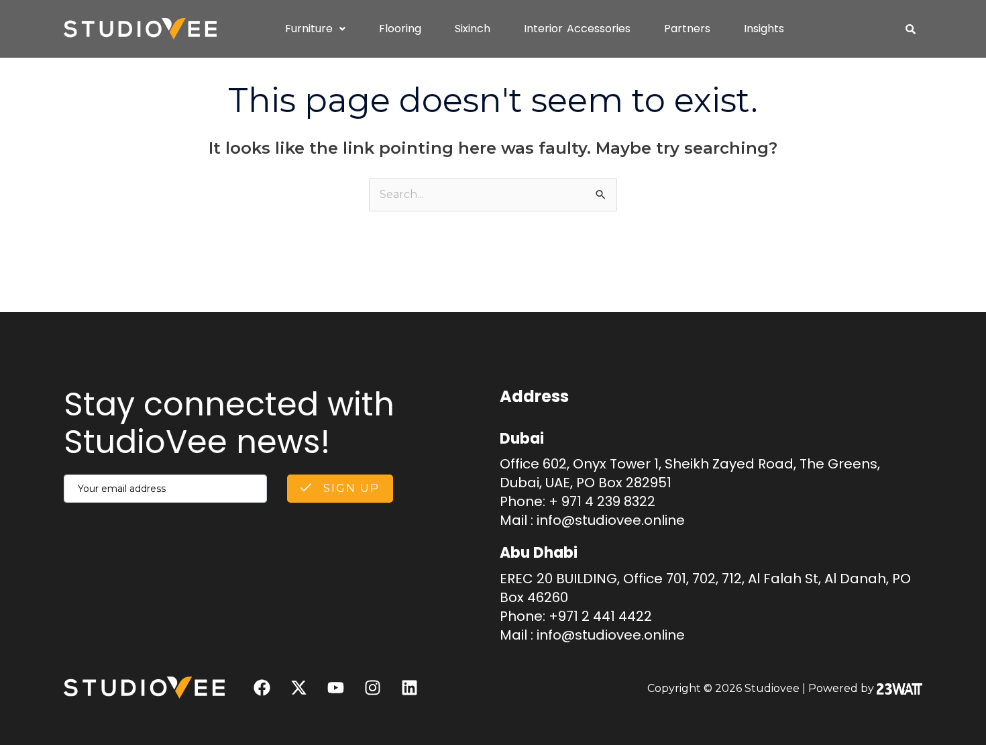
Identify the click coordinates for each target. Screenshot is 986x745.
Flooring (400, 28)
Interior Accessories (577, 28)
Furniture (309, 28)
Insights (764, 28)
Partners (687, 28)
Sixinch (472, 28)
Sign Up (349, 488)
